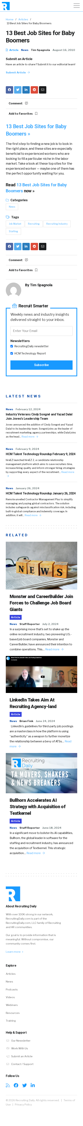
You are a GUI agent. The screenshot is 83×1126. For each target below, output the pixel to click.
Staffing (13, 231)
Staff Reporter (29, 624)
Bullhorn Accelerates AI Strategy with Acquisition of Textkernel (37, 807)
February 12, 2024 (28, 409)
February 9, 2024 (27, 448)
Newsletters (20, 341)
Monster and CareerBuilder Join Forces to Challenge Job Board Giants (41, 603)
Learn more (13, 951)
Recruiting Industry (57, 223)
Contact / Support (22, 1064)
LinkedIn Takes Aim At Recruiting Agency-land (33, 703)
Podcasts (12, 989)
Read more (28, 436)
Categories (19, 200)
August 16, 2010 (64, 50)
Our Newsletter (20, 1040)
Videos (10, 997)
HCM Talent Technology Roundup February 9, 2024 (40, 454)
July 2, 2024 (50, 624)
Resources (13, 1012)
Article (14, 50)
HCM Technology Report (30, 353)
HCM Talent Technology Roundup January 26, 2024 (41, 493)
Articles (23, 19)
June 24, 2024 (45, 721)
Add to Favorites (21, 113)
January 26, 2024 (27, 488)
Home (10, 19)
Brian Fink (26, 721)
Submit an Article (19, 59)
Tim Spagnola (40, 50)
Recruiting (34, 223)
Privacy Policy (23, 1104)
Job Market (15, 223)
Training (11, 1020)
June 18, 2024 (51, 827)
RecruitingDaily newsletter (31, 346)
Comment (16, 103)
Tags (15, 217)
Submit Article (16, 72)
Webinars (12, 1005)
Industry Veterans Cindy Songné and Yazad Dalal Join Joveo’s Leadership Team (39, 416)
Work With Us (19, 1048)
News (24, 50)
